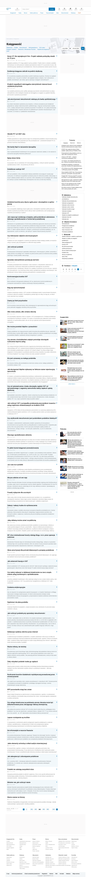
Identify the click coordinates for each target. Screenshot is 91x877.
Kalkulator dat (65, 219)
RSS (56, 873)
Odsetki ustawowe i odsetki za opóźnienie (72, 236)
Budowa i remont (75, 846)
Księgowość (13, 13)
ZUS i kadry (42, 47)
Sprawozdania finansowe (63, 847)
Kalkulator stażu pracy (50, 863)
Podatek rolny (65, 252)
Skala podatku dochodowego (64, 865)
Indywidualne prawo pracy (25, 841)
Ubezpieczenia (23, 844)
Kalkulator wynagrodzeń (67, 203)
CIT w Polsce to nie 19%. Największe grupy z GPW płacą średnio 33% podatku (72, 169)
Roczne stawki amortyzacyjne (69, 250)
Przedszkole (22, 857)
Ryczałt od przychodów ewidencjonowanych (67, 247)
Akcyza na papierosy (67, 254)
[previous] (24, 809)
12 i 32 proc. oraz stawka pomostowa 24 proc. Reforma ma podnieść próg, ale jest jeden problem (71, 161)
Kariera (51, 873)
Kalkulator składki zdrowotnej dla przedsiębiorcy (70, 198)
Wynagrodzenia (23, 842)
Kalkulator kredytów (66, 211)
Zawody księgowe (10, 847)
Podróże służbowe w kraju (63, 857)
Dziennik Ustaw (36, 857)
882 (36, 809)
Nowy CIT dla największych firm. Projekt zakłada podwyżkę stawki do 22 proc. (71, 184)
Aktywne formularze (70, 222)
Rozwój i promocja (10, 862)
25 (66, 269)
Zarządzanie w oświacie (25, 863)
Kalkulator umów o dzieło (68, 207)
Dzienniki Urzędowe (37, 860)
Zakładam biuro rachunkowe (64, 841)
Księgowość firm (10, 839)
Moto (57, 13)
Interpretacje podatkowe (67, 258)
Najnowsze (72, 142)
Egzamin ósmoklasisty (24, 866)
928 (53, 809)
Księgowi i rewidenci (11, 49)
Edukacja (73, 13)
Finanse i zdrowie (49, 849)
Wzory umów (74, 862)
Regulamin (44, 873)
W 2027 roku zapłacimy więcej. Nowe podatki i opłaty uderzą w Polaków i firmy (71, 150)
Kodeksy (34, 865)
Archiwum (73, 858)
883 (40, 809)
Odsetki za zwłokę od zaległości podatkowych (69, 239)
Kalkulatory (67, 195)
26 (69, 269)
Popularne (65, 142)
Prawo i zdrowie (36, 850)
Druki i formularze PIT (67, 227)
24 (63, 269)
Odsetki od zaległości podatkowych (70, 215)
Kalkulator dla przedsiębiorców (69, 201)
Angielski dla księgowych (43, 49)
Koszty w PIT (65, 244)
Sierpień (74, 266)
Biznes (25, 13)
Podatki (16, 47)
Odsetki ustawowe (62, 863)
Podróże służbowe (62, 862)
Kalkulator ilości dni (66, 217)
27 (72, 269)
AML (59, 849)
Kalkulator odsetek (49, 862)
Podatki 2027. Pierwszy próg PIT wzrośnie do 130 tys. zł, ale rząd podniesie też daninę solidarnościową (72, 176)
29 (78, 269)
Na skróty (73, 855)
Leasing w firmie (49, 847)
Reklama (68, 873)
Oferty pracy (74, 866)
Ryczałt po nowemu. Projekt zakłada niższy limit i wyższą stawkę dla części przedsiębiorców (72, 188)
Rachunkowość (23, 47)
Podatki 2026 (64, 317)
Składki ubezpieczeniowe (63, 860)
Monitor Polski (35, 858)
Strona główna (10, 38)
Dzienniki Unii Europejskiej (38, 862)
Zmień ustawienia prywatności (32, 873)
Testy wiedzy (22, 868)
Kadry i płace (9, 863)
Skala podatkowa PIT (67, 242)
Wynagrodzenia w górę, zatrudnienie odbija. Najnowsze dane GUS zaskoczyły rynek (72, 180)
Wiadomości (9, 47)
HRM (21, 849)
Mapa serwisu (76, 873)
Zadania (8, 860)
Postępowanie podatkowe (68, 225)
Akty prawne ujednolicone (38, 863)
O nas (8, 873)
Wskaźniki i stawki (62, 855)
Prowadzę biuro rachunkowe (64, 842)
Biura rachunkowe (62, 839)
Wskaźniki (67, 234)
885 (48, 809)
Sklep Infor (35, 849)
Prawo (41, 13)
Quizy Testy (64, 256)
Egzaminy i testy (23, 862)
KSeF (79, 13)
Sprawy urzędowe (36, 846)
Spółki (47, 842)
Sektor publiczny (34, 13)
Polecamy (63, 429)
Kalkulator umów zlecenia (68, 205)
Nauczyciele (22, 860)
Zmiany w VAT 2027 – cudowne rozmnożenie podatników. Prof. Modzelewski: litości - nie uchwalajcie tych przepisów (71, 157)
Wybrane (79, 142)
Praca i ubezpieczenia (50, 844)
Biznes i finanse (49, 841)
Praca (34, 847)
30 (81, 269)
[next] (57, 809)
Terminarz (67, 266)
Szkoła (21, 858)
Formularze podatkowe (67, 231)
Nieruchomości (64, 13)
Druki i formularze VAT (67, 229)
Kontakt (62, 873)
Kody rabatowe (74, 860)
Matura (21, 865)
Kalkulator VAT (65, 213)
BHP (20, 847)
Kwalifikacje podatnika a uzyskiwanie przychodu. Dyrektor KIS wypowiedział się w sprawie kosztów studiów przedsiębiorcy (72, 165)
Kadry (20, 13)
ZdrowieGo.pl (74, 857)
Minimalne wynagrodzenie (63, 858)
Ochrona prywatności (17, 873)
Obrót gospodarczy (33, 47)
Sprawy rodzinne (36, 841)
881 (32, 809)
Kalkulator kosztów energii (68, 209)
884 (44, 809)
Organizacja (9, 857)
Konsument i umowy (37, 844)
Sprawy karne (35, 842)
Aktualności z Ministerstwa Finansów (27, 49)
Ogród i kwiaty (74, 847)
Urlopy (21, 846)
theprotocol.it (74, 865)
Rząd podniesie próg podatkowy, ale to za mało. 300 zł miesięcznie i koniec (71, 154)
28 (75, 269)
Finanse (73, 844)
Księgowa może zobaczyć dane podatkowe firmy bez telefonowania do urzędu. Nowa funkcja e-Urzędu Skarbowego (72, 146)
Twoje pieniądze (50, 13)
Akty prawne (35, 855)
